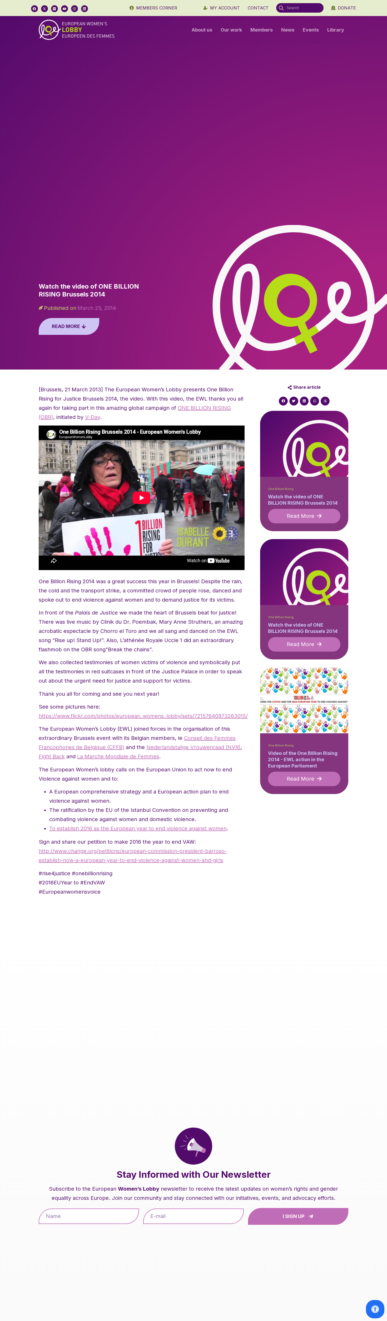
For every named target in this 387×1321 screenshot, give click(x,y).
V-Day (92, 417)
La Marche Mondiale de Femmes (118, 756)
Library (335, 30)
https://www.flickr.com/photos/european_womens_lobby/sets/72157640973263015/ (143, 716)
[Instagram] (74, 8)
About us (202, 30)
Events (311, 30)
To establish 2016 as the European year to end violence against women (138, 828)
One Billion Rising (281, 489)
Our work (231, 30)
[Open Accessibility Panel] (375, 1309)
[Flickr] (54, 8)
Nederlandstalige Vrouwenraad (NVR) (193, 747)
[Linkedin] (84, 8)
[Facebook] (34, 8)
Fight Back (52, 756)
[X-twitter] (44, 8)
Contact (258, 8)
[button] (283, 401)
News (287, 30)
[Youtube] (64, 8)
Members (261, 30)
